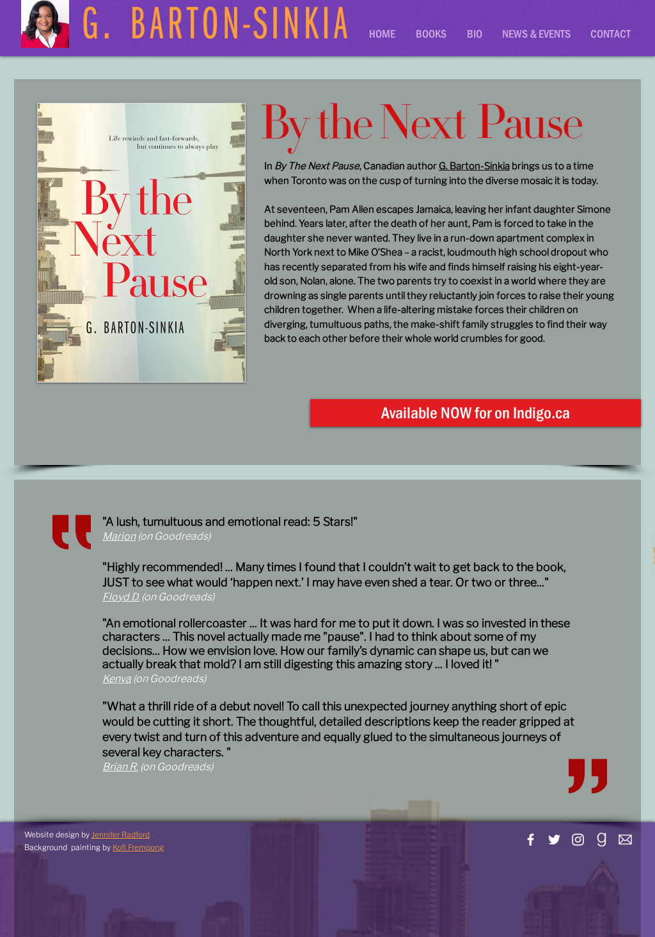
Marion (119, 536)
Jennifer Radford (120, 834)
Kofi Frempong (138, 847)
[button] (431, 34)
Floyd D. (120, 597)
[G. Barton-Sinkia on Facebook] (531, 840)
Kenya (116, 679)
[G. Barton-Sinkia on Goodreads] (602, 840)
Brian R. (120, 767)
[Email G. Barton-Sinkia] (625, 840)
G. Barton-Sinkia (474, 166)
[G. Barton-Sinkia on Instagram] (578, 840)
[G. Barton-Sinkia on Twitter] (554, 840)
